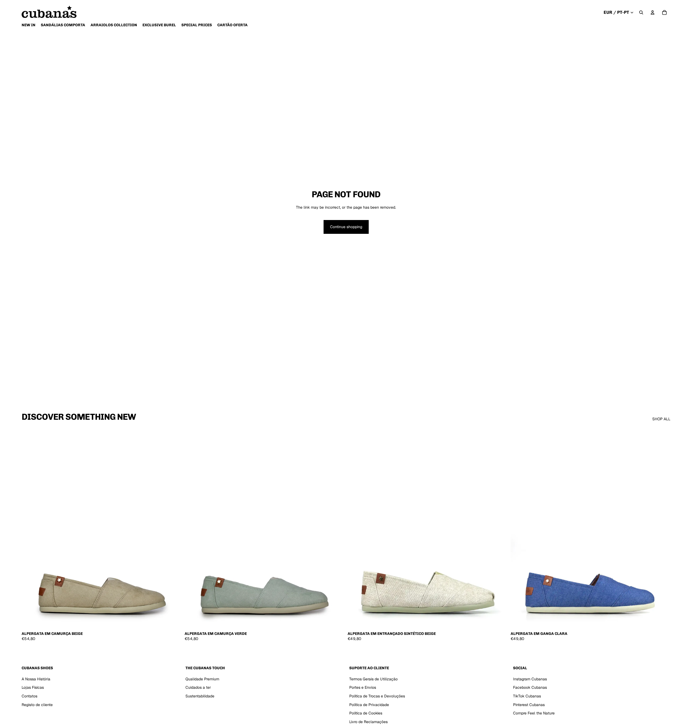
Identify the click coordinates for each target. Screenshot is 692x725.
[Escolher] (173, 620)
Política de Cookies (365, 713)
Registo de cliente (37, 704)
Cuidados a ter (198, 687)
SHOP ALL (661, 418)
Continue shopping (346, 226)
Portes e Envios (362, 687)
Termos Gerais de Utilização (373, 679)
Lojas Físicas (33, 687)
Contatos (29, 696)
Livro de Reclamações (368, 721)
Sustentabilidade (199, 696)
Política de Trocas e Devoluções (377, 696)
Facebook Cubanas (530, 687)
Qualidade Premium (202, 679)
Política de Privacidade (369, 704)
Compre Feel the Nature (534, 713)
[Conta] (652, 12)
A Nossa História (36, 679)
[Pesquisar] (641, 12)
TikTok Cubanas (527, 696)
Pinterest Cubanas (529, 704)
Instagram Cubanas (530, 679)
